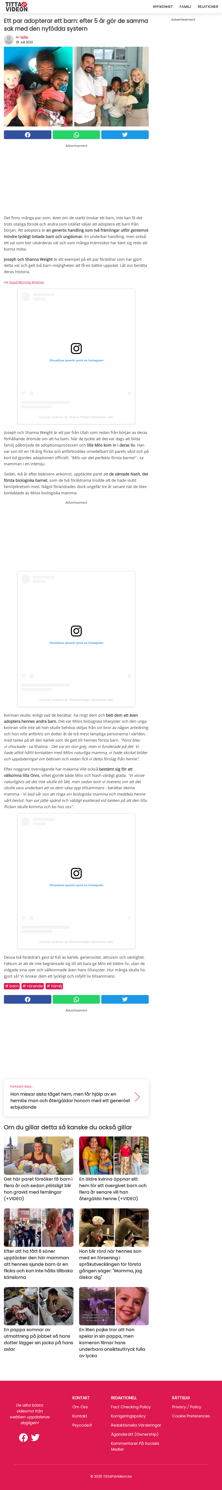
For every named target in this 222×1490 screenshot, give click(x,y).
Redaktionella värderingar (136, 1425)
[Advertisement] (76, 178)
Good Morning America (26, 282)
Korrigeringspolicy (128, 1416)
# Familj (54, 986)
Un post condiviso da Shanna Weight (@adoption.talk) (76, 417)
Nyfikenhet (163, 6)
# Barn (12, 986)
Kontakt (79, 1416)
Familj (185, 6)
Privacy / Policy (186, 1407)
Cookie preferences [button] (191, 1416)
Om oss (80, 1407)
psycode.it (82, 1425)
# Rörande (33, 986)
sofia (24, 37)
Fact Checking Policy (131, 1407)
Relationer (208, 6)
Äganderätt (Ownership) (135, 1434)
